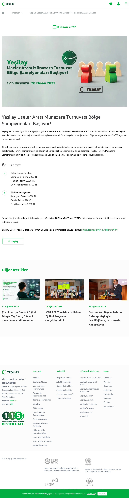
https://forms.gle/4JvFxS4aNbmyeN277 (99, 229)
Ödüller (107, 402)
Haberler (16, 13)
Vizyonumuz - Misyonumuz (39, 387)
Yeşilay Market (86, 412)
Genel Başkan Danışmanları (39, 413)
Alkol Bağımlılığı (63, 382)
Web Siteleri (109, 406)
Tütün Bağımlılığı (63, 398)
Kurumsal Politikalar (41, 437)
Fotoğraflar (109, 394)
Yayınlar (107, 382)
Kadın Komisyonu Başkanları (40, 424)
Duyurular (108, 386)
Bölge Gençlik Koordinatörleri (39, 431)
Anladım (102, 493)
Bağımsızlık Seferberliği (90, 378)
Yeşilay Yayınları (87, 408)
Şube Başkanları (40, 419)
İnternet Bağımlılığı (64, 394)
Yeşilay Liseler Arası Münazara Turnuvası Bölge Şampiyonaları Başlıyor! (63, 13)
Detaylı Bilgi (91, 493)
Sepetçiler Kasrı (40, 445)
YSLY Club (84, 416)
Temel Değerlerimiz (42, 400)
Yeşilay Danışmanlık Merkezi (88, 383)
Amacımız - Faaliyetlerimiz (39, 394)
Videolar (107, 398)
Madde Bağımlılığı (64, 390)
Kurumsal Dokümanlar (42, 441)
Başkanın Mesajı (40, 382)
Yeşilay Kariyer (86, 396)
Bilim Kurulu (38, 408)
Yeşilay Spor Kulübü (88, 404)
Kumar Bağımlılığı (64, 386)
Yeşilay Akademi (87, 400)
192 (11, 404)
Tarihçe (36, 378)
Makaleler (108, 390)
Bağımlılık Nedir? (63, 378)
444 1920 (13, 401)
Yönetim (36, 404)
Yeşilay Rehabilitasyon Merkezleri (89, 390)
